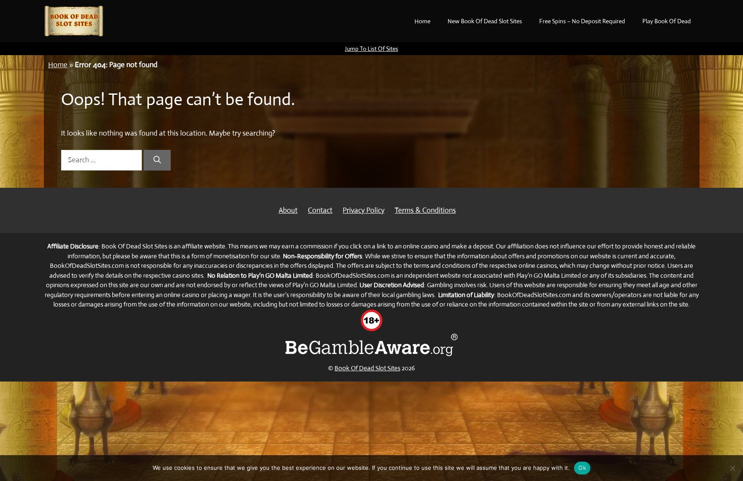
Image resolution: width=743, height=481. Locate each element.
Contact (320, 210)
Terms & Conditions (425, 210)
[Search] (157, 160)
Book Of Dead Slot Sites (367, 368)
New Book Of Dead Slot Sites (485, 21)
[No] (732, 468)
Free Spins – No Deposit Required (582, 21)
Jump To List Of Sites (371, 49)
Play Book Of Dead (666, 21)
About (288, 210)
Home (422, 21)
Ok (582, 467)
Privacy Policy (363, 210)
